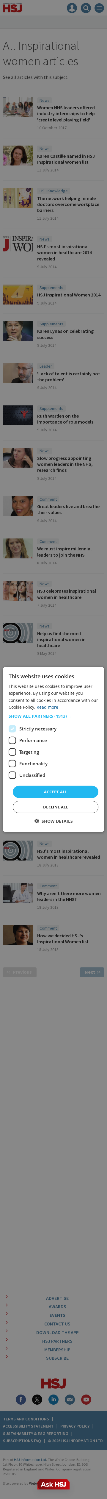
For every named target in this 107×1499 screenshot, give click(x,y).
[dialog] (53, 749)
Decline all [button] (55, 807)
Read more (47, 707)
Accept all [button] (55, 791)
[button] (53, 716)
